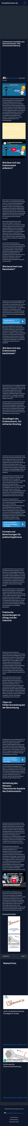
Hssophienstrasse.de (10, 3)
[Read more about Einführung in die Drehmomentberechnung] (15, 1055)
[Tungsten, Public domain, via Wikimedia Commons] (14, 1113)
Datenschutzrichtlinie (14, 1121)
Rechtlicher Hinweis (14, 1119)
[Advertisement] (14, 20)
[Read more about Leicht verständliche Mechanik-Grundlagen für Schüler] (15, 1002)
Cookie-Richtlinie (14, 1117)
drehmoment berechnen (10, 1044)
